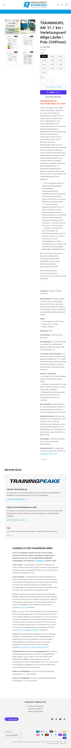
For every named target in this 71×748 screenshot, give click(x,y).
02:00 (44, 60)
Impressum (63, 743)
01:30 (61, 64)
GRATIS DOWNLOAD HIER (16, 520)
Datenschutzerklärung (56, 741)
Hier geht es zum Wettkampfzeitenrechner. (34, 647)
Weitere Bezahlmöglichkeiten (53, 96)
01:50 (52, 60)
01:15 (61, 68)
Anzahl (42, 77)
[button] (4, 5)
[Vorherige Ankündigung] (4, 12)
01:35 (52, 64)
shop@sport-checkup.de (48, 453)
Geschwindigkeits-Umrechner (29, 630)
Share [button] (44, 459)
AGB (65, 741)
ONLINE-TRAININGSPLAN (16, 499)
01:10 (44, 73)
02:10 (61, 56)
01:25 (44, 68)
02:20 (52, 56)
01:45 (61, 60)
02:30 (44, 56)
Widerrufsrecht (45, 741)
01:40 (44, 64)
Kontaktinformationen (53, 743)
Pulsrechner (23, 607)
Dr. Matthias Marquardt (23, 741)
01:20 (52, 68)
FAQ (8, 535)
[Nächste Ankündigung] (67, 12)
